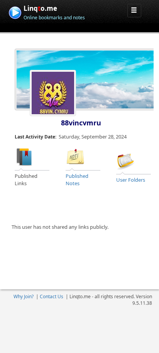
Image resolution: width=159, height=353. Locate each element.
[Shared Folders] (125, 160)
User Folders (130, 179)
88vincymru (81, 122)
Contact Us (51, 296)
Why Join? (24, 296)
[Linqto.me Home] (15, 11)
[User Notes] (75, 156)
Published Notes (77, 179)
